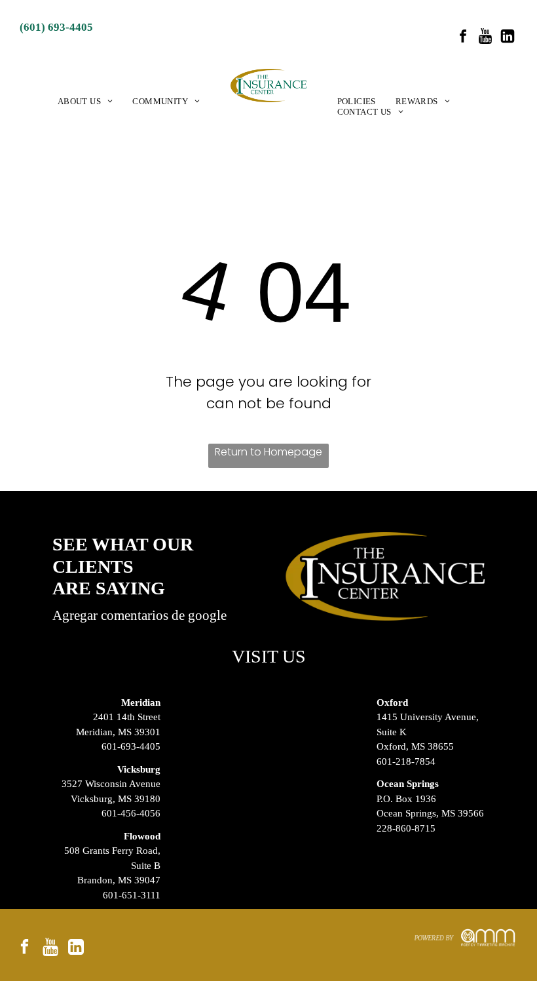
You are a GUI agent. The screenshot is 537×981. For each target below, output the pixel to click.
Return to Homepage (268, 451)
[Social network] (485, 37)
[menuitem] (85, 101)
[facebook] (463, 37)
